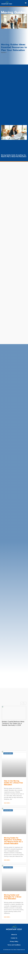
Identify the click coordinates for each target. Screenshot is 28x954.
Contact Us (14, 938)
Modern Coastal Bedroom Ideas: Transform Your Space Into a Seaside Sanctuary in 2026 (13, 723)
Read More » (3, 52)
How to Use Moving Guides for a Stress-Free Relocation (13, 783)
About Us (14, 934)
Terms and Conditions (14, 945)
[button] (25, 3)
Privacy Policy (14, 941)
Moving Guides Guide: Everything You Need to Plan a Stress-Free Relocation (13, 156)
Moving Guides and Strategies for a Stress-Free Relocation (13, 897)
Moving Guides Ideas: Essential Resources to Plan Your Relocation (14, 47)
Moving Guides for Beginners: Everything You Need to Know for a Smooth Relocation (13, 841)
